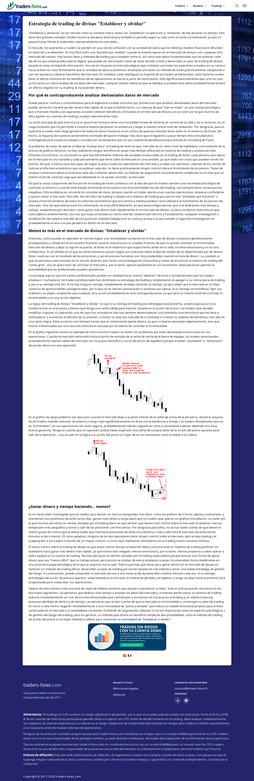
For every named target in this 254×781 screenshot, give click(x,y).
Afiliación (119, 695)
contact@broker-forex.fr (191, 688)
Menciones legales (125, 688)
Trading (216, 5)
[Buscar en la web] (236, 5)
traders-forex (42, 685)
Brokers (198, 5)
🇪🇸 (124, 655)
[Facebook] (186, 700)
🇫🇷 (129, 655)
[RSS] (178, 700)
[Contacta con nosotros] (244, 5)
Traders (180, 5)
